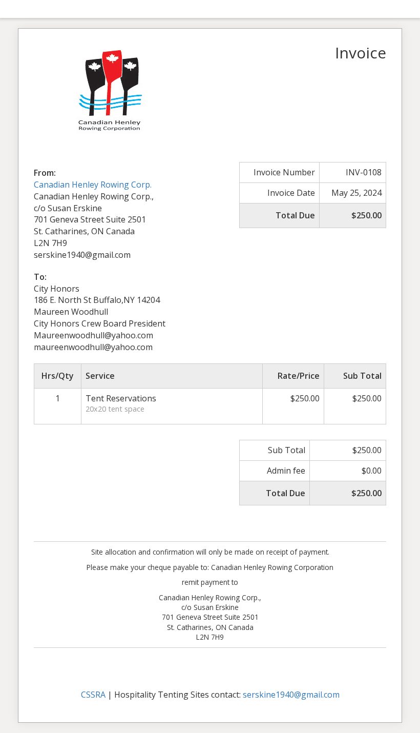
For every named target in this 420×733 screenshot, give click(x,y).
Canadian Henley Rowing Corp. (93, 184)
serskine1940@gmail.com (291, 694)
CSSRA (93, 694)
